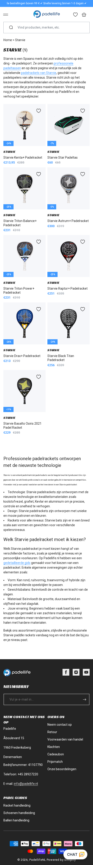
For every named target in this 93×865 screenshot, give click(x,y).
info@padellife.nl (26, 783)
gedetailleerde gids (16, 563)
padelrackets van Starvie (38, 73)
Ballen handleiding (16, 820)
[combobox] (48, 27)
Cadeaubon (55, 754)
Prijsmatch (55, 761)
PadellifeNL (37, 859)
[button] (5, 15)
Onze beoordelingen (61, 769)
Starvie (20, 40)
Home (7, 40)
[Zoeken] (11, 28)
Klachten (53, 747)
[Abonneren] (84, 699)
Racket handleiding (16, 805)
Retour (52, 732)
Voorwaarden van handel (65, 739)
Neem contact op (59, 724)
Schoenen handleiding (19, 813)
